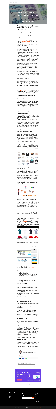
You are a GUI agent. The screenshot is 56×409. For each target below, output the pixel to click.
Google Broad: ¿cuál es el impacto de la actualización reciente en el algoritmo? (26, 364)
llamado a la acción (25, 333)
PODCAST (36, 394)
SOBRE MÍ (10, 396)
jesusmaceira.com (21, 356)
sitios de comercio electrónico (23, 90)
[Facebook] (22, 358)
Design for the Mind (24, 221)
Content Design (33, 267)
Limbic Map (18, 324)
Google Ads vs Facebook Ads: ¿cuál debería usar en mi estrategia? (25, 363)
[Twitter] (20, 358)
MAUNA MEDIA (36, 393)
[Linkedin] (19, 358)
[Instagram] (23, 358)
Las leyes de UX (29, 98)
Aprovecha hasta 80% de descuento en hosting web (33, 367)
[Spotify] (26, 358)
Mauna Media (24, 354)
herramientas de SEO (32, 272)
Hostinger (41, 407)
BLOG (9, 397)
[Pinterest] (25, 358)
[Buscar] (33, 397)
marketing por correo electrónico (26, 41)
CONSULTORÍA (10, 398)
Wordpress (33, 407)
